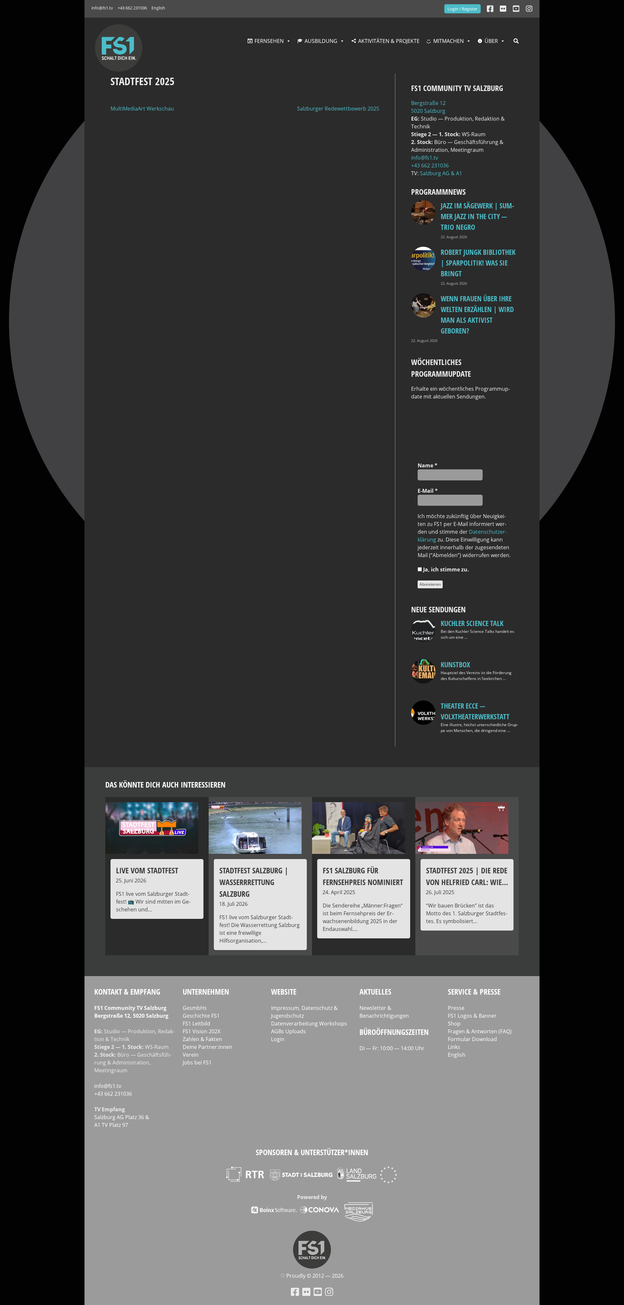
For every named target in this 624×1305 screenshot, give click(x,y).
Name (427, 465)
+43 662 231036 (132, 8)
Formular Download (472, 1039)
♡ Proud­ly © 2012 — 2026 (312, 1275)
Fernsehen (269, 41)
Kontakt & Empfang (127, 991)
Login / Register (462, 9)
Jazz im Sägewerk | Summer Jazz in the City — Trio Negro (477, 216)
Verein (191, 1054)
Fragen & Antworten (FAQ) (480, 1031)
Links (454, 1047)
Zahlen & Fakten (202, 1039)
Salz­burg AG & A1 (441, 173)
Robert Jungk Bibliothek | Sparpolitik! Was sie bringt (478, 262)
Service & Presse (474, 991)
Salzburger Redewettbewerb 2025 (338, 108)
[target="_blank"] (529, 9)
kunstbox (455, 664)
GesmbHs (195, 1007)
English (158, 8)
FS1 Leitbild (196, 1023)
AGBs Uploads (288, 1031)
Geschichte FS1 (201, 1015)
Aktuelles (375, 991)
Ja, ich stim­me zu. (445, 569)
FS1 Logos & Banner (472, 1015)
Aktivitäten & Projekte (389, 41)
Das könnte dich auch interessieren (165, 784)
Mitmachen (448, 41)
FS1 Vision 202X (201, 1031)
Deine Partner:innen (207, 1047)
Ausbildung (321, 41)
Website (283, 991)
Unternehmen (206, 991)
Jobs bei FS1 (197, 1062)
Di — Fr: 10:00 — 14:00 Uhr (391, 1048)
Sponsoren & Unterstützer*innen (312, 1152)
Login (277, 1039)
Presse (456, 1007)
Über (491, 41)
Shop (454, 1023)
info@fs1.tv (102, 8)
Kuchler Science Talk (472, 623)
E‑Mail (428, 490)
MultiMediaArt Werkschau (142, 108)
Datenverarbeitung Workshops (309, 1023)
